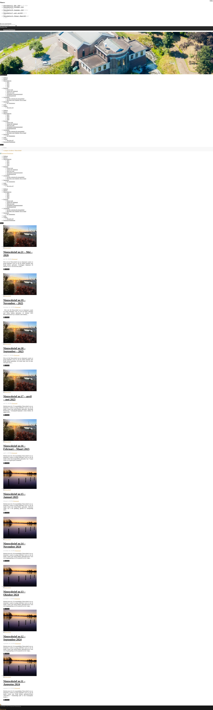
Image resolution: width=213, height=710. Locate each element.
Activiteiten (6, 97)
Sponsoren (6, 101)
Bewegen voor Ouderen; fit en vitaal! (16, 100)
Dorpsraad (14, 259)
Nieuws (5, 79)
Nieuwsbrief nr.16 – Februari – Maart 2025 (14, 16)
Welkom (5, 78)
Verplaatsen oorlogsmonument (15, 94)
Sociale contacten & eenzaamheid (15, 98)
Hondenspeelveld (11, 95)
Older (211, 0)
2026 (8, 86)
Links (4, 104)
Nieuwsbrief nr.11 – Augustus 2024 (14, 683)
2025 (8, 82)
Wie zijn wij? (10, 107)
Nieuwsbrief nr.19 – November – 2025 (13, 7)
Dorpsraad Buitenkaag (9, 29)
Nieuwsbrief (7, 248)
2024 (8, 83)
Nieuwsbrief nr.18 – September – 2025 (13, 10)
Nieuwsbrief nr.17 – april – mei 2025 (13, 13)
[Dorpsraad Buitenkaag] (6, 153)
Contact (5, 106)
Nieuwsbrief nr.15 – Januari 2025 (14, 495)
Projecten (5, 88)
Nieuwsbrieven (7, 80)
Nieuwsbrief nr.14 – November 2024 (14, 545)
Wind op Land (10, 92)
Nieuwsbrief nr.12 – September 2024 (14, 638)
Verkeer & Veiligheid (12, 91)
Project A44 (10, 89)
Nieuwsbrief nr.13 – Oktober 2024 (14, 593)
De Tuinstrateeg (11, 103)
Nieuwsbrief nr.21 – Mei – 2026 (11, 5)
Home (5, 147)
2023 (8, 85)
